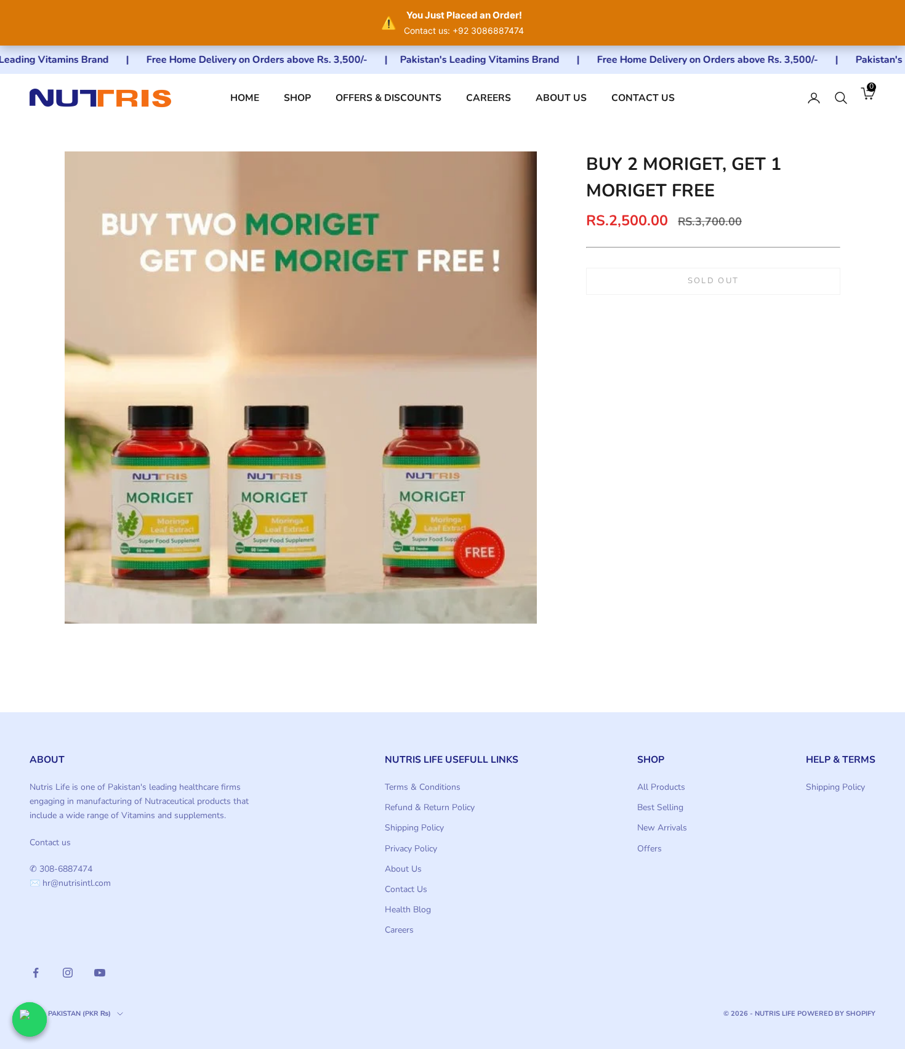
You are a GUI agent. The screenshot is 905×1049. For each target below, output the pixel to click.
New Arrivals (662, 828)
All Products (661, 787)
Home (244, 98)
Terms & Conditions (423, 787)
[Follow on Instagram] (68, 973)
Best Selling (660, 807)
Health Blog (408, 909)
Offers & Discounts (388, 98)
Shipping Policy (414, 828)
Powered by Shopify (836, 1013)
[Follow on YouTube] (100, 973)
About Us (561, 98)
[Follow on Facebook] (36, 973)
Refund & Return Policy (430, 807)
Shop (297, 98)
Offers (649, 848)
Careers (488, 98)
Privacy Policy (411, 848)
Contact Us (643, 98)
